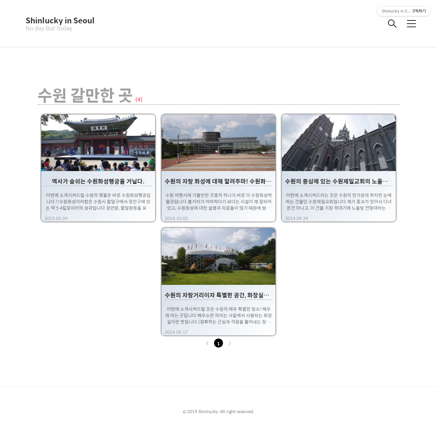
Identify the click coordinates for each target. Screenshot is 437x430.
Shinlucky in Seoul (58, 20)
